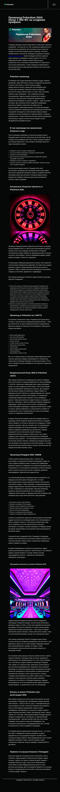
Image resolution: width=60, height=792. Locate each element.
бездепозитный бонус (15, 56)
